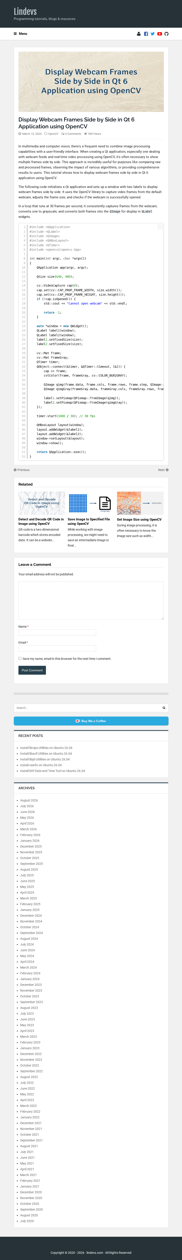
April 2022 (27, 1100)
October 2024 (29, 927)
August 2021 (29, 1146)
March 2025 (28, 898)
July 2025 (27, 875)
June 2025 (27, 881)
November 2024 (31, 921)
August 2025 (29, 869)
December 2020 (31, 1192)
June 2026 (27, 812)
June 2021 (27, 1157)
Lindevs (25, 12)
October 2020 (29, 1203)
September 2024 (31, 933)
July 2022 (27, 1082)
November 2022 (31, 1059)
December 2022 (31, 1054)
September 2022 (31, 1071)
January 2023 (30, 1048)
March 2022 (28, 1106)
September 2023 (31, 1002)
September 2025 (31, 863)
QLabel (147, 211)
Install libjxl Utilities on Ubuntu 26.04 (45, 759)
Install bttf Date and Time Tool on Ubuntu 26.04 (52, 771)
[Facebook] (146, 34)
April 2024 (27, 961)
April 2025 (27, 892)
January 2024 (30, 979)
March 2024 (28, 967)
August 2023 (29, 1008)
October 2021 (29, 1134)
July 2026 (27, 806)
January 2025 (30, 910)
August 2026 (29, 800)
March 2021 (28, 1175)
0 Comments (73, 133)
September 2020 (31, 1209)
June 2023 (27, 1019)
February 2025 (30, 904)
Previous (24, 470)
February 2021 (30, 1180)
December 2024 (31, 915)
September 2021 (31, 1140)
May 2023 (27, 1025)
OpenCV (53, 133)
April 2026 (27, 823)
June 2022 (27, 1088)
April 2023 (27, 1031)
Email (23, 642)
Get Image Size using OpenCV (139, 520)
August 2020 (29, 1215)
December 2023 (31, 985)
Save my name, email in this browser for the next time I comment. (67, 658)
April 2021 (27, 1169)
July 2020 (27, 1221)
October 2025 (29, 858)
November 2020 (31, 1198)
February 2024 (30, 973)
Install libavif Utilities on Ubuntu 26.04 (46, 753)
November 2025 (31, 852)
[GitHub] (166, 34)
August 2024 (29, 938)
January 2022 (30, 1117)
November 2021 (31, 1129)
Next (161, 470)
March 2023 (28, 1036)
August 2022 (29, 1077)
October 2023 (29, 996)
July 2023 (27, 1013)
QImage (115, 211)
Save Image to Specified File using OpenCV (89, 521)
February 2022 (30, 1111)
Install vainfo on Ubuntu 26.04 (41, 765)
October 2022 (29, 1065)
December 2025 (31, 846)
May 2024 (27, 956)
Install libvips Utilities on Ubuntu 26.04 (46, 748)
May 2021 (27, 1163)
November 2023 (31, 990)
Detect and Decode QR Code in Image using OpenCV (41, 521)
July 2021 (27, 1152)
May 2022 (27, 1094)
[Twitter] (152, 34)
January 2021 (30, 1186)
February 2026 (30, 835)
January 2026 (30, 840)
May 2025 (27, 887)
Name (23, 626)
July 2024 (27, 944)
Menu (23, 34)
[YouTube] (159, 34)
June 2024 (27, 950)
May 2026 (27, 817)
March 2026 (28, 829)
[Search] (164, 708)
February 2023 (30, 1042)
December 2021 (31, 1123)
